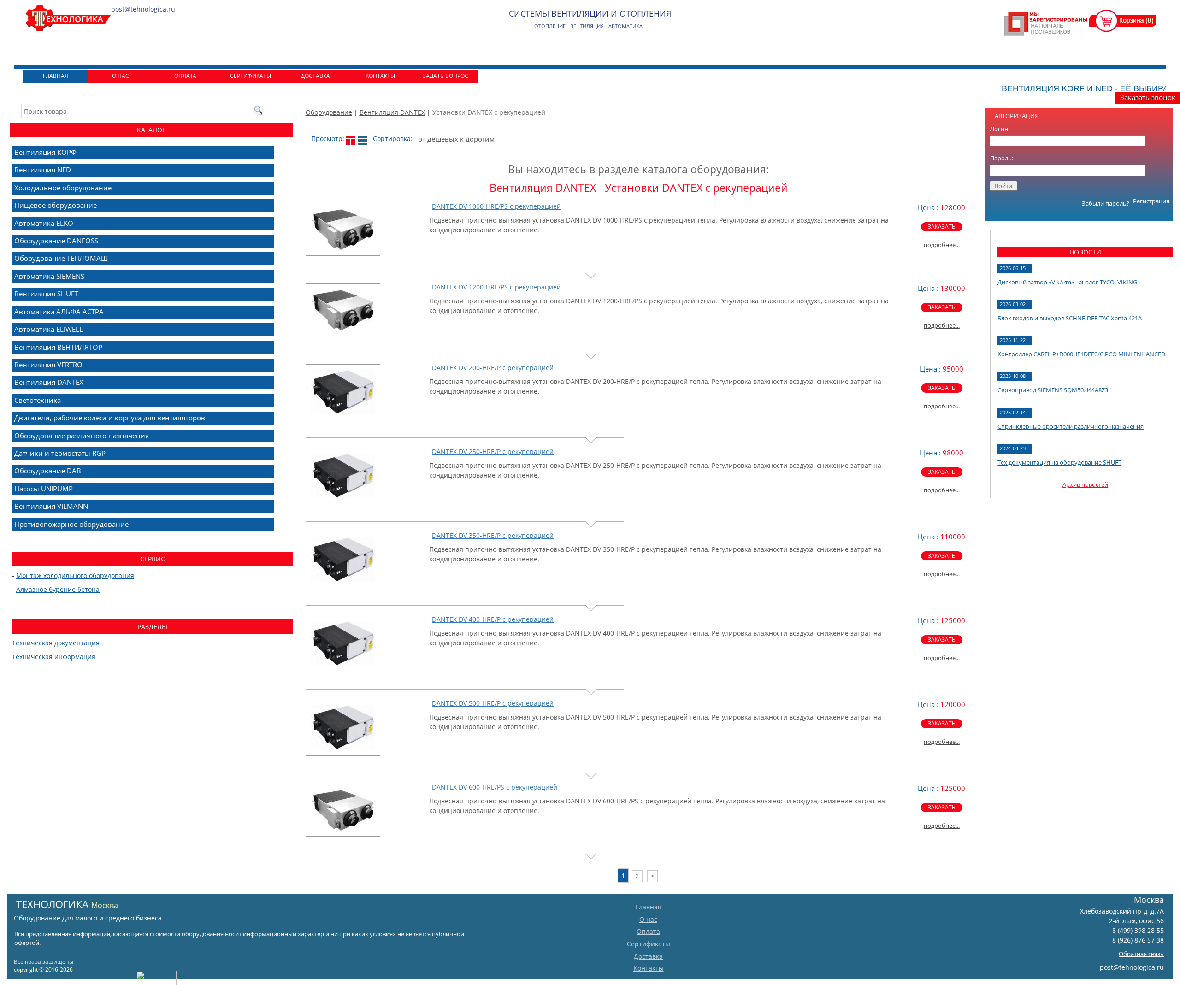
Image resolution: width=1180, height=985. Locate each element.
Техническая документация (56, 642)
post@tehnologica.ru (1132, 967)
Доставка (315, 76)
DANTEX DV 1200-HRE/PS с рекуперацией (496, 287)
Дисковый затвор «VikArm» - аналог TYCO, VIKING (1067, 282)
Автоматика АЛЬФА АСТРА (59, 311)
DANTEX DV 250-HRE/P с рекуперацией (493, 451)
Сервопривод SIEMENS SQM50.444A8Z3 (1052, 390)
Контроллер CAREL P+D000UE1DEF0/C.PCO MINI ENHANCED (1081, 354)
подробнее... (942, 245)
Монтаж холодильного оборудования (75, 575)
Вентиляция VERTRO (48, 364)
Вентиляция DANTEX (392, 112)
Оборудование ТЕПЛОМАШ (61, 258)
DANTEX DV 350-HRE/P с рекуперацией (493, 535)
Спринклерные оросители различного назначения (1070, 426)
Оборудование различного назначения (81, 435)
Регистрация (1151, 201)
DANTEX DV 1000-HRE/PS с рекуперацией (496, 206)
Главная (55, 76)
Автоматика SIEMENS (49, 276)
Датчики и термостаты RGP (60, 453)
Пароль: (1001, 158)
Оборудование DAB (47, 470)
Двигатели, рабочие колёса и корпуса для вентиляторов (109, 417)
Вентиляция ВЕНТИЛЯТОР (58, 347)
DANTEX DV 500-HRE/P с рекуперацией (493, 703)
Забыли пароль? (1105, 203)
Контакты (380, 76)
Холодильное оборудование (63, 187)
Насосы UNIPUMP (43, 488)
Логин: (999, 128)
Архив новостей (1085, 484)
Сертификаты (250, 76)
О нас (120, 76)
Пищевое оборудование (55, 205)
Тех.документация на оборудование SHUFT (1059, 462)
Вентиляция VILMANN (51, 506)
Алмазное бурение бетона (58, 589)
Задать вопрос (445, 76)
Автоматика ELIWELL (48, 329)
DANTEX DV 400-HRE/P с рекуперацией (493, 619)
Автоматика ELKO (43, 223)
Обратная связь (1141, 954)
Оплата (185, 76)
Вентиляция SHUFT (46, 293)
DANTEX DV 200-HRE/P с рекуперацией (493, 367)
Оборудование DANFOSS (56, 240)
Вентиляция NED (42, 169)
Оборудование (329, 112)
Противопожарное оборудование (71, 524)
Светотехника (37, 400)
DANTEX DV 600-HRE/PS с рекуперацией (494, 787)
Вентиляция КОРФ (45, 152)
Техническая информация (53, 656)
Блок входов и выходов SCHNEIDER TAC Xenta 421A (1069, 318)
